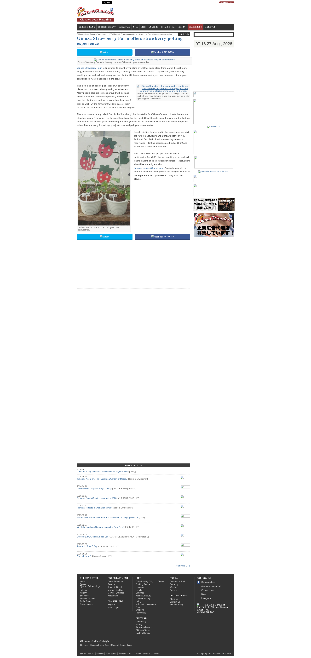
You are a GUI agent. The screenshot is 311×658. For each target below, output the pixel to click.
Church (114, 645)
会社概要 (100, 653)
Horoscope (113, 596)
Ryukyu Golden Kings (90, 586)
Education (140, 587)
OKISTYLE (210, 27)
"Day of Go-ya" (84, 556)
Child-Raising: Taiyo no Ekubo (150, 581)
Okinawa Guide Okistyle (94, 641)
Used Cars (104, 645)
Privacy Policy (176, 605)
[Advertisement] (175, 14)
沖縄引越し (147, 653)
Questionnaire (86, 604)
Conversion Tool (177, 581)
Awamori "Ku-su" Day (87, 546)
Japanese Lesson (144, 627)
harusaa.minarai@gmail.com (148, 168)
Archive (173, 590)
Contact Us (175, 602)
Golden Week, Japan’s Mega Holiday (94, 488)
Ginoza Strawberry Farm (89, 68)
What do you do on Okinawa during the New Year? (100, 527)
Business (84, 596)
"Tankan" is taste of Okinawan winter (94, 508)
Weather (174, 587)
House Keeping (143, 598)
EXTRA (182, 27)
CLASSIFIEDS (195, 27)
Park (138, 607)
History (139, 624)
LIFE (143, 27)
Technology (141, 613)
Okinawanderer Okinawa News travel (91, 34)
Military (83, 593)
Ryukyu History (143, 633)
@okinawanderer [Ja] (211, 586)
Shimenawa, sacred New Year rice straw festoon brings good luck (107, 517)
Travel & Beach (115, 587)
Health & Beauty (143, 596)
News (135, 27)
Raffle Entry (85, 601)
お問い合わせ (111, 653)
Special (123, 645)
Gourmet (140, 537)
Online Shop (124, 27)
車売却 (157, 653)
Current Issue (207, 590)
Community (141, 622)
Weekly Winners (87, 598)
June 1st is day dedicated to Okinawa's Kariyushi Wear (103, 472)
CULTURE (153, 27)
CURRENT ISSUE (87, 27)
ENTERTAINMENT (107, 27)
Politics (83, 590)
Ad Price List (226, 2)
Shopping (140, 610)
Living (132, 472)
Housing (94, 645)
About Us (174, 599)
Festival (132, 488)
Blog (203, 594)
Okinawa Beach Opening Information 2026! (97, 498)
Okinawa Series (143, 630)
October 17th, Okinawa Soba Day (92, 537)
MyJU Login (113, 607)
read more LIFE (183, 566)
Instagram (206, 598)
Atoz (130, 645)
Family (125, 488)
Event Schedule (168, 27)
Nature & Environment (138, 479)
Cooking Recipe (99, 556)
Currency (174, 584)
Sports (83, 584)
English (111, 605)
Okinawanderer (208, 582)
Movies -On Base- (116, 590)
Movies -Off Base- (116, 593)
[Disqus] (133, 331)
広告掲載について (126, 653)
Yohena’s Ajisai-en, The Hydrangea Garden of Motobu (102, 479)
